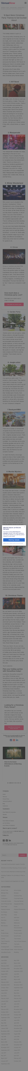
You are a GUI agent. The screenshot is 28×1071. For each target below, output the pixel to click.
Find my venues (14, 540)
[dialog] (14, 535)
